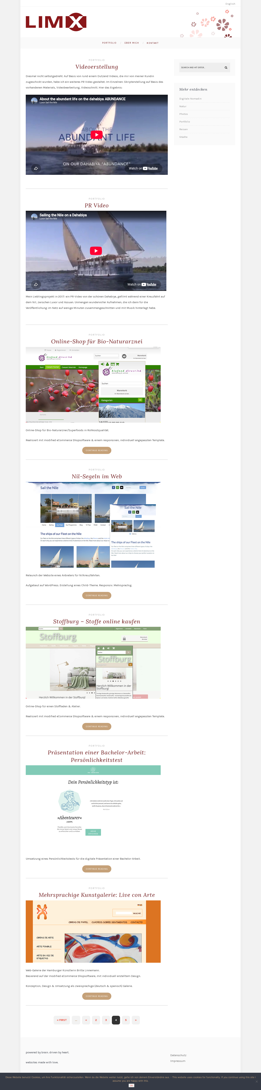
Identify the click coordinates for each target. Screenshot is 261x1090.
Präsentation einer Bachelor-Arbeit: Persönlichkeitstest (97, 756)
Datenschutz (178, 1055)
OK (131, 1085)
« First (62, 1020)
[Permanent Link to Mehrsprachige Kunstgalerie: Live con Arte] (93, 961)
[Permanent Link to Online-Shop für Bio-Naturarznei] (93, 421)
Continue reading (97, 450)
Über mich (131, 42)
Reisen (183, 129)
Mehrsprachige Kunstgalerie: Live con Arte (97, 894)
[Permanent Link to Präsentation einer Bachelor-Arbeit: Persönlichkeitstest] (93, 850)
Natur (182, 106)
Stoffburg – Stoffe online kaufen (96, 621)
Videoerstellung (96, 66)
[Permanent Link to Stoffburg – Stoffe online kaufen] (93, 697)
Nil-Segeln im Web (97, 476)
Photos (183, 114)
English (230, 3)
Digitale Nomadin (190, 98)
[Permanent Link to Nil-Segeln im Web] (93, 566)
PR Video (97, 205)
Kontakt (153, 43)
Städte (183, 136)
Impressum (177, 1061)
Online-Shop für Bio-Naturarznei (97, 341)
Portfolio (109, 42)
